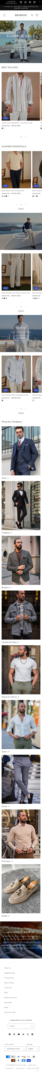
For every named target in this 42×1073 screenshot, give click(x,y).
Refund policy (32, 1065)
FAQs (6, 993)
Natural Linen (2, 298)
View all (21, 208)
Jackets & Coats (9, 642)
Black (6, 196)
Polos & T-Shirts (9, 697)
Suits (4, 478)
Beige (2, 196)
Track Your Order (10, 1012)
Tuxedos (6, 533)
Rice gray (37, 298)
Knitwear (6, 861)
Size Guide (8, 1002)
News (6, 1007)
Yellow (4, 128)
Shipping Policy (9, 973)
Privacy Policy (9, 978)
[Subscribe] (31, 1026)
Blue (2, 128)
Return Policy (9, 983)
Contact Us (8, 988)
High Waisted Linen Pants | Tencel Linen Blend (16, 293)
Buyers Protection (10, 998)
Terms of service (20, 1068)
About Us (7, 968)
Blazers (5, 587)
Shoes (4, 916)
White (33, 298)
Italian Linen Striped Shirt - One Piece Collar (17, 123)
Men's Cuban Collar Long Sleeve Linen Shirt (15, 395)
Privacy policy (10, 1068)
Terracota (41, 128)
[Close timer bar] (40, 2)
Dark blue (35, 298)
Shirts (4, 752)
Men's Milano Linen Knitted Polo (13, 190)
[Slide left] (16, 136)
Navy (37, 196)
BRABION (12, 1065)
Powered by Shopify (20, 1065)
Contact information (32, 1068)
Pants (4, 806)
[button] (4, 15)
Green (4, 196)
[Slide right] (25, 136)
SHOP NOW (21, 47)
